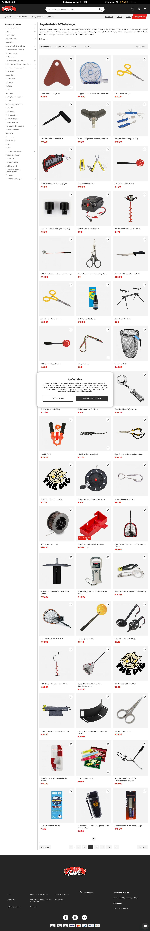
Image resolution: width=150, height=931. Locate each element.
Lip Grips (9, 86)
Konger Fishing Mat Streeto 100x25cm (55, 731)
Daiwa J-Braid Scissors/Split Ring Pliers (92, 274)
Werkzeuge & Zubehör (12, 24)
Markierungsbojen (12, 166)
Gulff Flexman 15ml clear (87, 319)
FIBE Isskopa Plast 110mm (50, 364)
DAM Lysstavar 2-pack (86, 778)
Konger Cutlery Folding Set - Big (126, 139)
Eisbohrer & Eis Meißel (13, 151)
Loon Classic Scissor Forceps (51, 319)
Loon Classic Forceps (122, 94)
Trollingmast (10, 111)
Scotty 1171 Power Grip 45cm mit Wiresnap (130, 591)
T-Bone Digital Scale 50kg (50, 409)
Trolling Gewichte (12, 115)
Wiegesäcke (10, 75)
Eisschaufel (10, 159)
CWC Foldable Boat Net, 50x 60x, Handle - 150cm (130, 545)
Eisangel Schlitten (12, 162)
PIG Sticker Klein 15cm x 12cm (52, 499)
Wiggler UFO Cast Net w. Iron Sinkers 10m (93, 94)
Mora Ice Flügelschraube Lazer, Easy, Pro (93, 139)
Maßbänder (10, 42)
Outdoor (50, 17)
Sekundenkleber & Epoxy (15, 50)
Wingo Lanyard (83, 364)
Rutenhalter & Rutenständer (15, 46)
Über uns (33, 907)
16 (84, 847)
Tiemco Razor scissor (122, 731)
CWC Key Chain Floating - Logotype (54, 184)
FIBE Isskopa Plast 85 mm (124, 184)
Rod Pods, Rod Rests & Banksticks (18, 64)
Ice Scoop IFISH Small (86, 639)
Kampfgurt (9, 175)
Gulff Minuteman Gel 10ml (50, 826)
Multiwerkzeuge (11, 53)
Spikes (8, 148)
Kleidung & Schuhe (37, 17)
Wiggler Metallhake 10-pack (125, 499)
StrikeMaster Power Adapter (88, 229)
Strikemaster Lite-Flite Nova (88, 409)
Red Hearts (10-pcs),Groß (50, 94)
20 (109, 847)
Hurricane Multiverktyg (86, 184)
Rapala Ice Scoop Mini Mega (125, 639)
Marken (119, 17)
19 (103, 847)
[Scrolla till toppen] (94, 839)
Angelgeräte (8, 17)
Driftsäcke (9, 93)
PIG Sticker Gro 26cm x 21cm (125, 684)
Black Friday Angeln (120, 909)
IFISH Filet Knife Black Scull (88, 454)
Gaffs (7, 90)
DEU (9, 2)
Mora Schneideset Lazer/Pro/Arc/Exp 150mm (54, 779)
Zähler (8, 144)
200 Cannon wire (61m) (49, 544)
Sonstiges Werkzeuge (13, 179)
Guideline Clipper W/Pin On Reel (126, 409)
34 (116, 847)
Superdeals (140, 17)
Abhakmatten (10, 79)
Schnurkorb (10, 137)
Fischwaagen (10, 35)
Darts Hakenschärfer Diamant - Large (128, 826)
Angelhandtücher (12, 122)
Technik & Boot (21, 17)
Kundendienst (109, 2)
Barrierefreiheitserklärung (39, 894)
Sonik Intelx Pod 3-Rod (123, 319)
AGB (8, 894)
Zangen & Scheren (12, 28)
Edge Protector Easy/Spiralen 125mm (91, 544)
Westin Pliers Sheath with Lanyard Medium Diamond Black (93, 827)
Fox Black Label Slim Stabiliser (52, 139)
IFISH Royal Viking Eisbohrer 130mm (54, 684)
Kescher (8, 31)
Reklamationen (58, 899)
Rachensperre (11, 57)
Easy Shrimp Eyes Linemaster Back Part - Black (93, 732)
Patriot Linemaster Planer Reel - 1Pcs (91, 499)
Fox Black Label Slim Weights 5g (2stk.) (55, 229)
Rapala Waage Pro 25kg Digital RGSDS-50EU (92, 593)
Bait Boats (9, 82)
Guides (128, 17)
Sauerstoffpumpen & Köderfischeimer (13, 170)
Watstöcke (9, 133)
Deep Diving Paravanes (14, 104)
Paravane (9, 100)
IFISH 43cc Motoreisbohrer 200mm (127, 229)
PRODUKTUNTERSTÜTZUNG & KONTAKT (40, 900)
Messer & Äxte (11, 39)
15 (78, 847)
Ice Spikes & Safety (13, 155)
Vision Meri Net (120, 364)
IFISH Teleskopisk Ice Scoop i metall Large (56, 274)
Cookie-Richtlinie (85, 391)
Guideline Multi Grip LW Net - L (52, 639)
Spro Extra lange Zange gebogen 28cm (129, 454)
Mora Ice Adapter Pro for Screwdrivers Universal (55, 593)
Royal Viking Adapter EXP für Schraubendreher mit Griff (125, 779)
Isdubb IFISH (46, 454)
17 (90, 847)
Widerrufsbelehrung (14, 907)
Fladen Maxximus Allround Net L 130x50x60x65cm (89, 685)
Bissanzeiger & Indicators (15, 126)
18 (96, 847)
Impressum (11, 899)
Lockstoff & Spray (12, 119)
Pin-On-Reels (10, 140)
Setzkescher (10, 71)
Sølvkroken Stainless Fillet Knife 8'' (127, 274)
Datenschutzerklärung (61, 894)
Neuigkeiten (109, 17)
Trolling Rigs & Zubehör (14, 97)
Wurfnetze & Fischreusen (14, 68)
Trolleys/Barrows (11, 108)
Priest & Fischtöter (12, 130)
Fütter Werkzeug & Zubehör (15, 60)
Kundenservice (88, 892)
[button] (131, 2)
